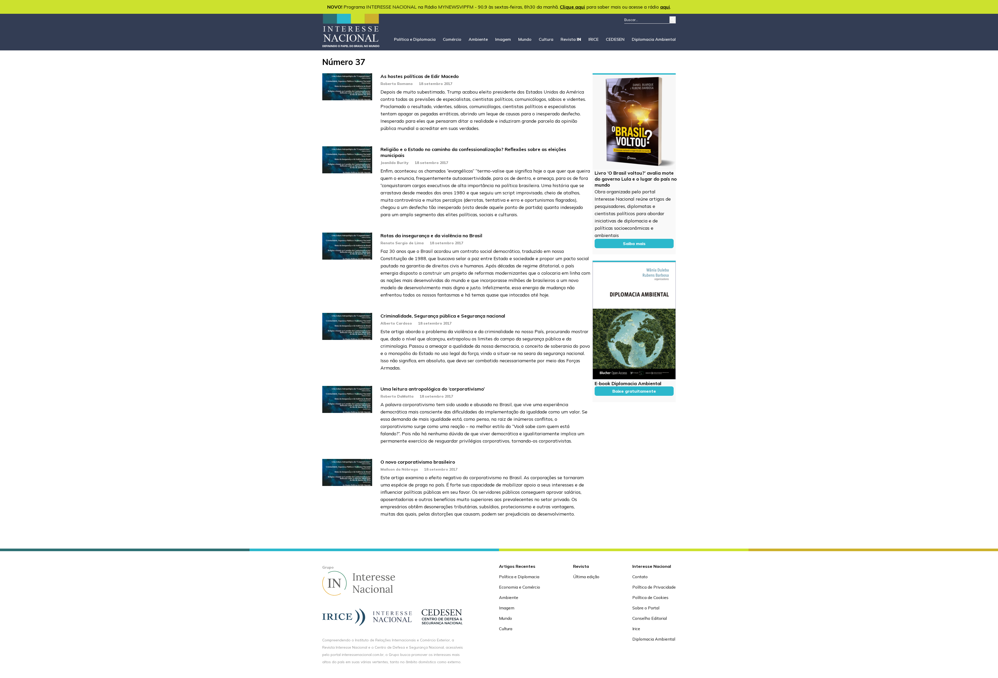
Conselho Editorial (649, 618)
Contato (640, 576)
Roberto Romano (396, 83)
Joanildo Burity (394, 162)
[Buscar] (672, 19)
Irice (636, 628)
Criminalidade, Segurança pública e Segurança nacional (442, 316)
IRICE (593, 39)
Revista (571, 39)
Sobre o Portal (645, 607)
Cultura (546, 39)
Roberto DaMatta (396, 396)
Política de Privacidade (654, 587)
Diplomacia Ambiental (654, 39)
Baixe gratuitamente (634, 391)
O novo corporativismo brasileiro (417, 462)
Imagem (503, 39)
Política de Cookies (650, 597)
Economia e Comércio (519, 587)
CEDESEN (615, 39)
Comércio (452, 39)
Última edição (586, 576)
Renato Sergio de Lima (402, 243)
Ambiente (478, 39)
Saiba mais (634, 243)
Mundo (524, 39)
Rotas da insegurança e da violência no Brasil (431, 236)
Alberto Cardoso (396, 323)
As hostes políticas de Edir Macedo (419, 76)
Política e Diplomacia (415, 39)
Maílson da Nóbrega (399, 469)
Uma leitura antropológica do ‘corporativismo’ (432, 389)
